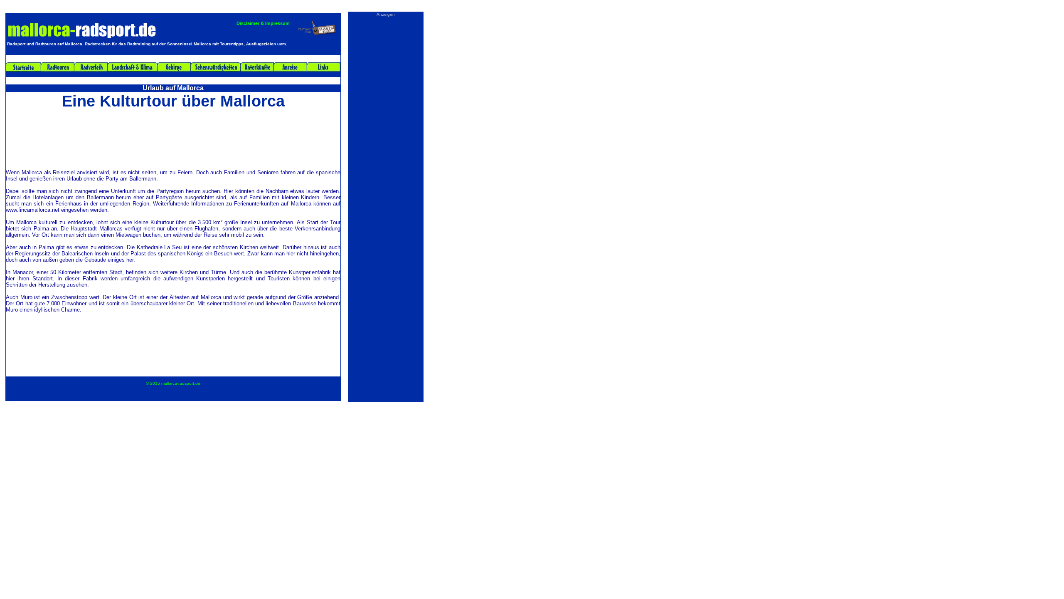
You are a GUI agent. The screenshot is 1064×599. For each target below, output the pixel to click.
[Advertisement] (173, 138)
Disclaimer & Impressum (263, 23)
